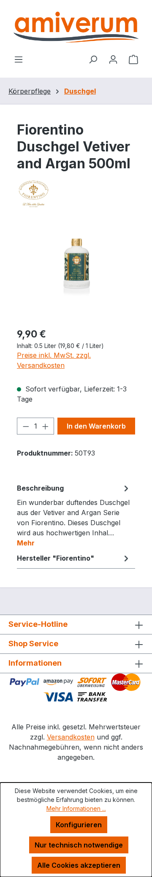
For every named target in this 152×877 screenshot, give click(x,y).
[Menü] (18, 59)
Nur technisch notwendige (79, 845)
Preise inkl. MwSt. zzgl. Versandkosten (54, 360)
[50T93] (76, 272)
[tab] (74, 515)
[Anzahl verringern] (26, 426)
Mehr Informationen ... (76, 808)
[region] (76, 272)
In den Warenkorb (96, 426)
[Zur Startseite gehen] (76, 27)
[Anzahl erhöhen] (45, 426)
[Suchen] (93, 59)
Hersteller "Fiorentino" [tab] (55, 558)
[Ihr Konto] (113, 59)
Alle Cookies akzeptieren (78, 865)
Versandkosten (71, 737)
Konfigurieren (79, 824)
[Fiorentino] (76, 193)
